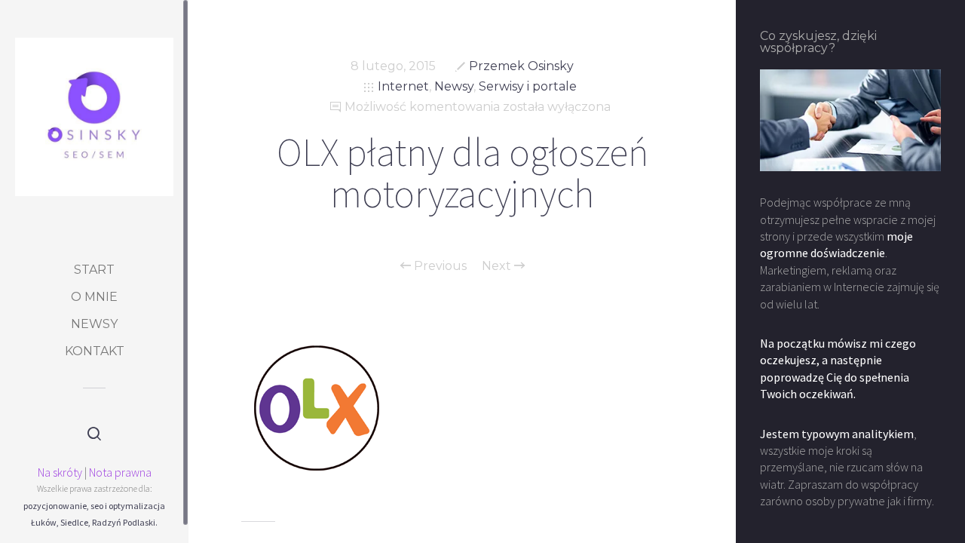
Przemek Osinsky (521, 66)
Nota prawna (120, 472)
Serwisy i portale (528, 86)
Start (94, 269)
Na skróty (60, 472)
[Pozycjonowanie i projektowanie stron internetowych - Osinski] (94, 117)
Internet (403, 86)
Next (498, 266)
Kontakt (94, 351)
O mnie (94, 297)
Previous (439, 266)
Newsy (94, 324)
